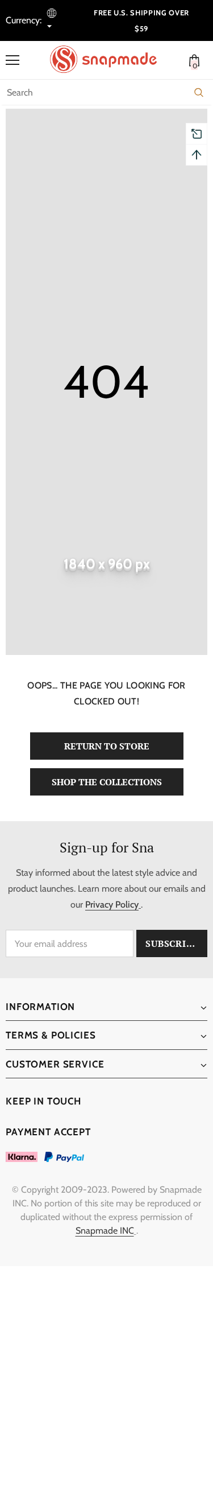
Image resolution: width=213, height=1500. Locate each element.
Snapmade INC (105, 1230)
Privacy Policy (112, 904)
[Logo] (109, 59)
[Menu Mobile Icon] (12, 60)
